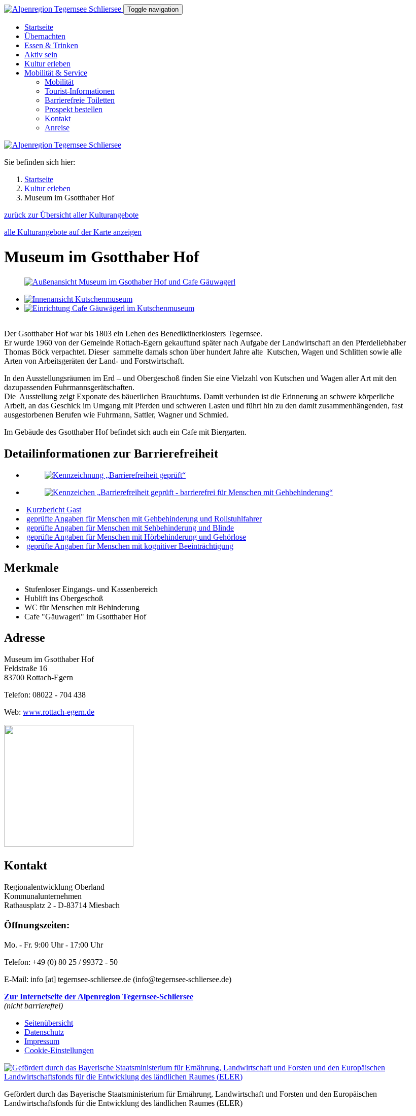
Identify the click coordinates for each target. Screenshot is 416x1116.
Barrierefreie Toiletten (80, 100)
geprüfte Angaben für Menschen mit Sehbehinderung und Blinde (130, 528)
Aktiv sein (40, 54)
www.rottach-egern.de (58, 712)
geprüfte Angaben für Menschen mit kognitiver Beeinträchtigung (129, 546)
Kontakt (58, 118)
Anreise (57, 127)
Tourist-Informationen (80, 91)
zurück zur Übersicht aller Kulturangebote (71, 215)
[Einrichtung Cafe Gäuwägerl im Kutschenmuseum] (109, 308)
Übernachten (44, 36)
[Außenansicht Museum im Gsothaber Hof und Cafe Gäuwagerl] (129, 281)
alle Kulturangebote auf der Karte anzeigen (73, 232)
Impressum (41, 1041)
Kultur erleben (47, 63)
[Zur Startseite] (63, 9)
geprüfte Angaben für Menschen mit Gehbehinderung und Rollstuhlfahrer (144, 518)
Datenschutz (44, 1032)
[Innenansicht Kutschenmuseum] (78, 299)
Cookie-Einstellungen (59, 1050)
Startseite (38, 27)
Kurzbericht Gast (53, 509)
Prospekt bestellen (73, 109)
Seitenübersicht (48, 1023)
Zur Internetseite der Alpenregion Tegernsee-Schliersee (98, 996)
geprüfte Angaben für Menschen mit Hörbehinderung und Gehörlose (136, 537)
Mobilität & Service (55, 72)
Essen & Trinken (51, 45)
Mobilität (59, 82)
